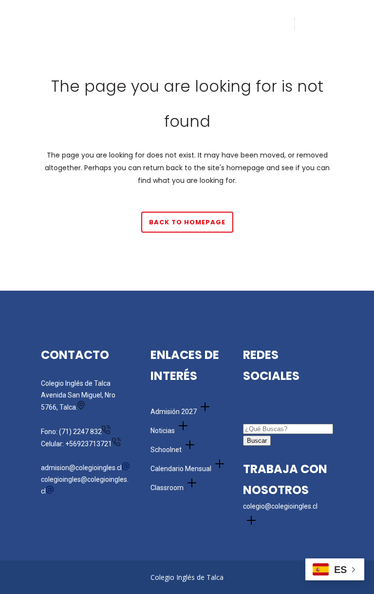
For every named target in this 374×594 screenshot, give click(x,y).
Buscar (257, 440)
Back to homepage (187, 222)
